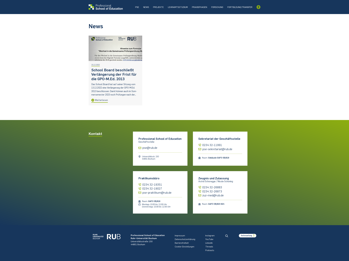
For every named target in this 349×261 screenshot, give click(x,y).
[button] (227, 236)
